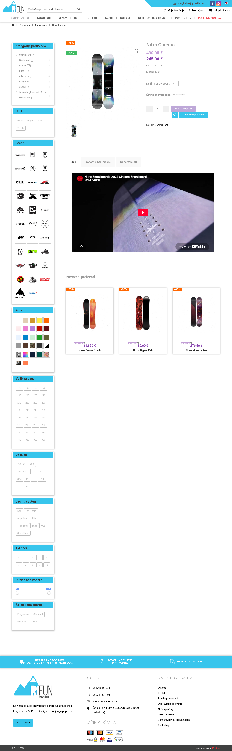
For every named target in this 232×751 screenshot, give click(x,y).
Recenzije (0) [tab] (128, 162)
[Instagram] (218, 3)
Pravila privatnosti (168, 698)
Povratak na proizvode (193, 114)
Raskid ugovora (166, 725)
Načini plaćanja (166, 709)
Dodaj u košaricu (183, 108)
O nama (162, 687)
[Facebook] (212, 3)
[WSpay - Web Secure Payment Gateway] (92, 739)
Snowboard (162, 125)
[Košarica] (210, 10)
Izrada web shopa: (203, 748)
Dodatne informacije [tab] (98, 162)
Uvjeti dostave (166, 714)
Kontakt (162, 693)
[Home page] (13, 25)
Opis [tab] (73, 162)
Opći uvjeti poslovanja (170, 703)
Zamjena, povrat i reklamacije (174, 719)
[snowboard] (13, 7)
